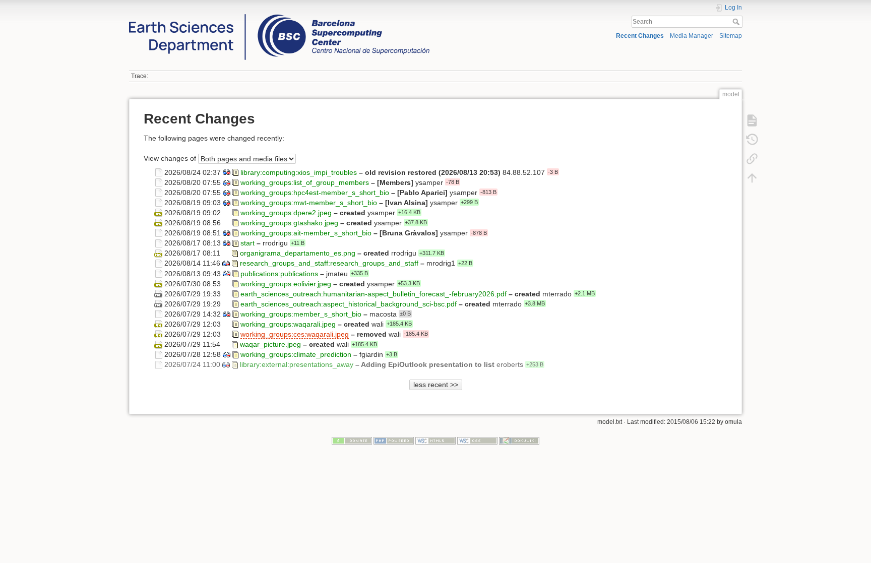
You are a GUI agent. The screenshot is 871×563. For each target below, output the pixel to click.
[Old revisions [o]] (752, 139)
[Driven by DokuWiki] (519, 440)
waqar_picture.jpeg (270, 344)
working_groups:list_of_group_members (304, 182)
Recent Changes (640, 35)
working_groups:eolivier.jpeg (285, 283)
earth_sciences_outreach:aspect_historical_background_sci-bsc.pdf (348, 303)
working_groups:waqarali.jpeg (288, 324)
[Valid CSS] (477, 440)
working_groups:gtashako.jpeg (289, 223)
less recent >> (435, 385)
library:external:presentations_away (296, 364)
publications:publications (279, 273)
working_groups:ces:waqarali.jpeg (294, 334)
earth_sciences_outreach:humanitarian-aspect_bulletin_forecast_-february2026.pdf (373, 293)
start (247, 243)
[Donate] (352, 440)
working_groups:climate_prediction (295, 354)
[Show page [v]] (752, 120)
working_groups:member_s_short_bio (300, 313)
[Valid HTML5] (435, 440)
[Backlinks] (752, 158)
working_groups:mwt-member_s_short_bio (308, 202)
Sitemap (730, 35)
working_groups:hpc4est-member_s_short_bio (314, 192)
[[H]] (279, 16)
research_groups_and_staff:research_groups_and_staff (329, 263)
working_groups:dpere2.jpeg (286, 213)
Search (737, 21)
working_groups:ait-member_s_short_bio (305, 233)
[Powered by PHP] (394, 440)
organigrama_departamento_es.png (297, 253)
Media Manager (691, 35)
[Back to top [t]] (752, 177)
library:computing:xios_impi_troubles (298, 172)
